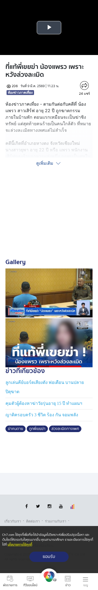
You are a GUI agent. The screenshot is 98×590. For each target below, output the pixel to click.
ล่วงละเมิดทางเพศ (65, 429)
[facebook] (26, 506)
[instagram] (49, 506)
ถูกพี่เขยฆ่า (37, 429)
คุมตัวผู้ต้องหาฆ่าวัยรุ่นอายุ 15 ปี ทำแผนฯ (43, 403)
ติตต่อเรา (33, 521)
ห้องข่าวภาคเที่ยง (20, 92)
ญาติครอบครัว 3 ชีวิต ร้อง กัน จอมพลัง (41, 414)
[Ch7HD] (49, 581)
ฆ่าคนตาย (15, 429)
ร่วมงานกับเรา (55, 521)
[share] (84, 85)
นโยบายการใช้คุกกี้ (20, 544)
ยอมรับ (49, 557)
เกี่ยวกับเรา (12, 521)
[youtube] (61, 506)
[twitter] (38, 506)
